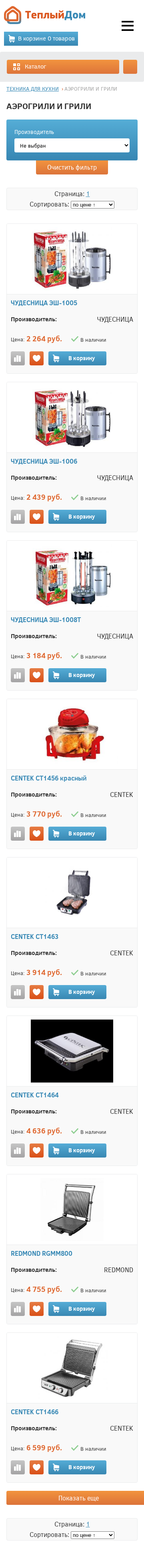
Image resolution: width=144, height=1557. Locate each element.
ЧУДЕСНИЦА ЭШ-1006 (44, 461)
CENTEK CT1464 (35, 1095)
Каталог (35, 66)
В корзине (46, 38)
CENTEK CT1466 (34, 1411)
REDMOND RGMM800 (41, 1253)
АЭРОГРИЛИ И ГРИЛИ (90, 88)
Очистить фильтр (72, 167)
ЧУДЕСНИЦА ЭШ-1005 (44, 302)
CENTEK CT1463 (34, 936)
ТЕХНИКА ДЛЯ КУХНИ (32, 88)
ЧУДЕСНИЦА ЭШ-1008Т (46, 619)
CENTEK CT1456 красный (49, 778)
